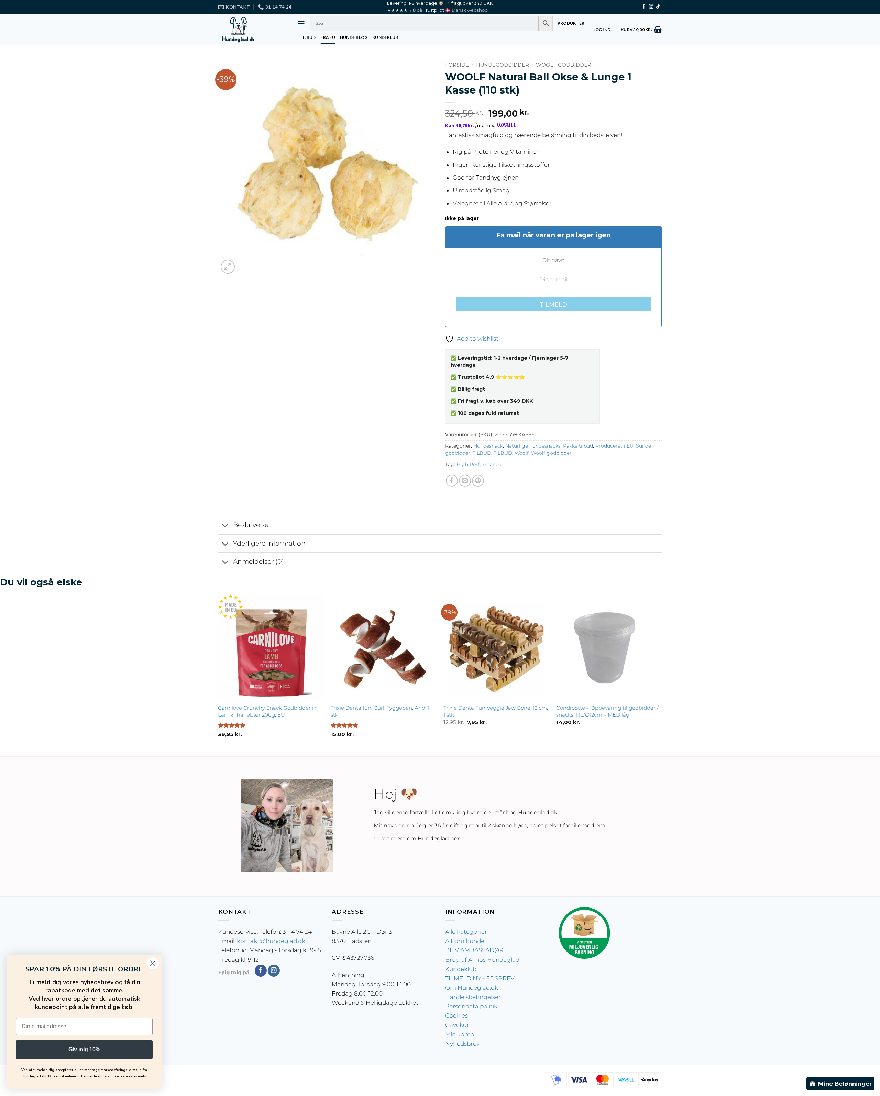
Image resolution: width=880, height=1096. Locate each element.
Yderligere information (269, 543)
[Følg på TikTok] (658, 6)
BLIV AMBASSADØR (474, 950)
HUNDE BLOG (353, 37)
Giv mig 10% (84, 1049)
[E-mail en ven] (465, 481)
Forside (457, 65)
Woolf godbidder (563, 65)
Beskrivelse (250, 525)
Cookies (456, 1015)
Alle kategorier (466, 931)
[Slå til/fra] (225, 526)
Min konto (459, 1034)
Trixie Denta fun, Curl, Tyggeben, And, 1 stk (380, 711)
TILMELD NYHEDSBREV (480, 978)
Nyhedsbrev (462, 1043)
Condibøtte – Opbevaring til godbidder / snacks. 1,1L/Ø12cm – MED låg (607, 711)
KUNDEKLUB (385, 37)
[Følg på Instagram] (651, 6)
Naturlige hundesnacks (533, 446)
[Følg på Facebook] (644, 6)
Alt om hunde (464, 940)
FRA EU (327, 37)
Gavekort (458, 1024)
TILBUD (308, 37)
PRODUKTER (571, 23)
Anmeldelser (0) (258, 562)
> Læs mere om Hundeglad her (417, 838)
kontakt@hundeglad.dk (271, 940)
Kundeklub (460, 969)
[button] (301, 23)
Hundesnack (488, 446)
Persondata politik (471, 1006)
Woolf (522, 453)
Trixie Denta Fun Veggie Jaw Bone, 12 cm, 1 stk (495, 711)
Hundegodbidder (502, 65)
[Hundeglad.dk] (252, 29)
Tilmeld (553, 304)
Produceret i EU (614, 446)
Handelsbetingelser (473, 996)
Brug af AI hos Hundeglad (482, 959)
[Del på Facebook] (452, 481)
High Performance (478, 464)
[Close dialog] (153, 963)
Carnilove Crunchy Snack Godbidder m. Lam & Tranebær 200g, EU (268, 711)
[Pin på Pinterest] (478, 481)
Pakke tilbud (578, 446)
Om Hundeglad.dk (471, 987)
